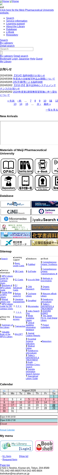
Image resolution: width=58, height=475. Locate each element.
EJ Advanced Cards (17, 287)
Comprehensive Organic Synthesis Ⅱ (49, 264)
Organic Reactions (45, 287)
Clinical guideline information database (31, 326)
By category (6, 43)
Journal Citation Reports (33, 334)
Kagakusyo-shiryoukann (47, 300)
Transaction (20, 326)
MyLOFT (19, 334)
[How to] (23, 456)
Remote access (17, 318)
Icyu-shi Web (33, 279)
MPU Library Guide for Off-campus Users (6, 306)
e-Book (10, 32)
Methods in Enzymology (46, 279)
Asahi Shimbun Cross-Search (33, 364)
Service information (16, 21)
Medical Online (30, 347)
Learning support (15, 23)
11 (50, 101)
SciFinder (32, 271)
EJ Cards (19, 279)
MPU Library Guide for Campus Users (6, 279)
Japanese (24, 58)
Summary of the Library (6, 326)
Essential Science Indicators (31, 341)
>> (54, 390)
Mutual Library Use (5, 300)
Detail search (7, 45)
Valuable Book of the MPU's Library (6, 334)
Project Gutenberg (45, 326)
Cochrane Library (31, 294)
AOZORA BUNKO (46, 312)
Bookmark (5, 58)
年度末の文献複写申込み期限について (34, 78)
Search (10, 18)
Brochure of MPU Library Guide (6, 287)
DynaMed (32, 300)
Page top (5, 465)
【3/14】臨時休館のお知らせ (29, 75)
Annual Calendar (7, 430)
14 (20, 104)
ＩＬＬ (19, 312)
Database (11, 29)
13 (15, 104)
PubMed (31, 264)
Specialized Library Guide (32, 377)
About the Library (15, 26)
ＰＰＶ (19, 306)
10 (44, 101)
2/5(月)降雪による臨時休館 (28, 82)
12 (56, 101)
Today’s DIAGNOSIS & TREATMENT (47, 306)
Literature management (19, 300)
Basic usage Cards (18, 264)
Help (32, 58)
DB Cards (19, 271)
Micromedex (33, 306)
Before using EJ (17, 294)
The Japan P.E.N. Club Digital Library (49, 317)
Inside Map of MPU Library (6, 294)
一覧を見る (52, 110)
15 (26, 104)
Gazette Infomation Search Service (33, 371)
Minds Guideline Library (30, 317)
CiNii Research (30, 287)
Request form (9, 459)
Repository (12, 35)
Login (15, 58)
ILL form (6, 456)
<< (4, 390)
